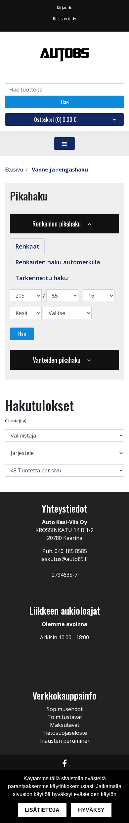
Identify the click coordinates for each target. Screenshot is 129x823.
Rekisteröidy (64, 18)
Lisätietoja (42, 810)
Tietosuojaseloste (64, 732)
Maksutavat (64, 725)
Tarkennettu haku (41, 278)
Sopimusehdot (65, 709)
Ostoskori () (55, 119)
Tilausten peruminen (64, 740)
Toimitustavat (64, 717)
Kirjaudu (64, 8)
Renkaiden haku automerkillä (57, 262)
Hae (64, 102)
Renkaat (27, 246)
